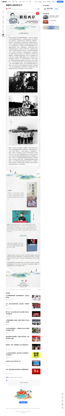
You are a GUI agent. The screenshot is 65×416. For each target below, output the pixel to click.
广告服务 (24, 408)
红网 (6, 349)
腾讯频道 (37, 408)
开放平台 (21, 408)
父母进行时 (7, 308)
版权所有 (24, 412)
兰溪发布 (7, 365)
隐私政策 (18, 408)
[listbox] (23, 333)
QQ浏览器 (33, 408)
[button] (56, 9)
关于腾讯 (7, 408)
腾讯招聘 (27, 408)
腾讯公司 (22, 412)
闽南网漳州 (7, 357)
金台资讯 (7, 316)
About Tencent (11, 408)
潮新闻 (7, 324)
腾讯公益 (30, 408)
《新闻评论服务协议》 (20, 377)
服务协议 (15, 408)
